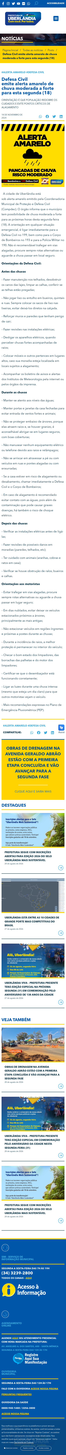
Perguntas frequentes (17, 1395)
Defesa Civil (36, 72)
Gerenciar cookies (11, 1448)
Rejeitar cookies (28, 1448)
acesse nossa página (44, 1389)
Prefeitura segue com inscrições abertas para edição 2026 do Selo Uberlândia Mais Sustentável (28, 856)
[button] (55, 18)
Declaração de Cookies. (24, 1443)
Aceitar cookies (44, 1448)
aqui (29, 1278)
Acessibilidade (55, 3)
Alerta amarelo (14, 72)
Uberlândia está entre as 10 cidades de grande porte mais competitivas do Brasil (32, 922)
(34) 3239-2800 (17, 1273)
